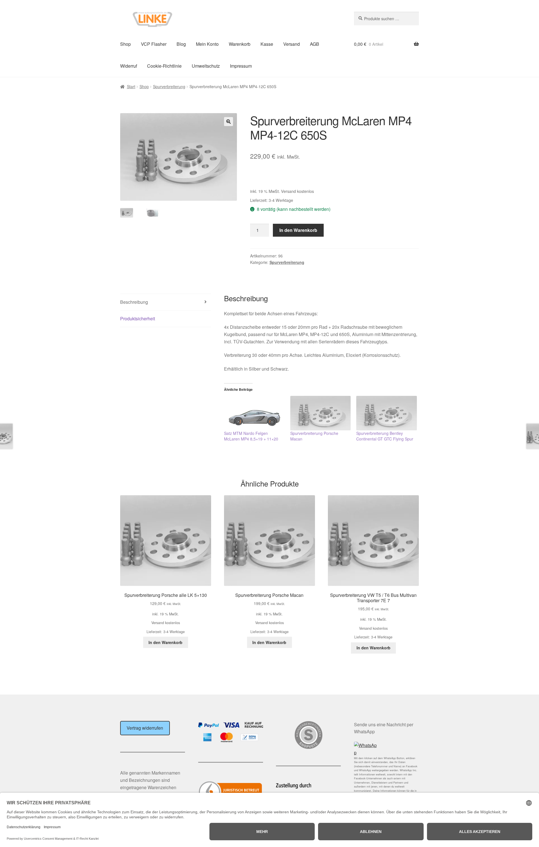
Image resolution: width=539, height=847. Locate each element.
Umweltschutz (206, 66)
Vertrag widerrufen (145, 728)
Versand (291, 44)
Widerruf (128, 66)
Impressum (241, 66)
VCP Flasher (153, 44)
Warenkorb (239, 44)
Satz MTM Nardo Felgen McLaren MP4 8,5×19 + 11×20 (251, 436)
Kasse (267, 44)
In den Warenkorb (298, 230)
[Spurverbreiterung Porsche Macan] (320, 413)
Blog (181, 44)
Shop (125, 44)
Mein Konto (207, 44)
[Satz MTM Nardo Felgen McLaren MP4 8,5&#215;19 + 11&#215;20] (254, 413)
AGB (314, 44)
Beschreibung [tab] (134, 302)
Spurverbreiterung (169, 86)
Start (131, 86)
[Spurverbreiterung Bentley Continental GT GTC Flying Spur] (386, 413)
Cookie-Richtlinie (164, 66)
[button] (228, 121)
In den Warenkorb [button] (165, 642)
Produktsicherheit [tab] (137, 318)
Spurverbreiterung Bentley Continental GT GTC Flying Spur (384, 436)
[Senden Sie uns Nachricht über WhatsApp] (386, 749)
